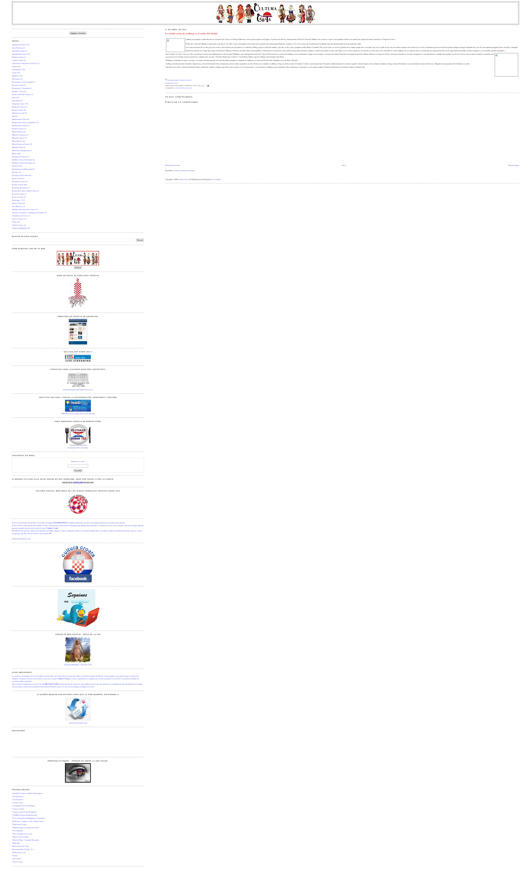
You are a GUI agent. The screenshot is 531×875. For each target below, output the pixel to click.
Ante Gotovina (17, 48)
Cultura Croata (183, 179)
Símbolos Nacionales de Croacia (23, 209)
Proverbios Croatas (18, 181)
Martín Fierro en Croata (20, 144)
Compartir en (171, 83)
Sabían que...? (17, 200)
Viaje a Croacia (17, 219)
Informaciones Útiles (19, 119)
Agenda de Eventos (18, 44)
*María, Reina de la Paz (20, 846)
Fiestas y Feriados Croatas (21, 94)
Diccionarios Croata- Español (22, 82)
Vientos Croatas (17, 225)
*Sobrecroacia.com (18, 852)
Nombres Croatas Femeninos (22, 159)
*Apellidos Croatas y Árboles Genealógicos (27, 793)
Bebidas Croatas (18, 57)
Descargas (15, 79)
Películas (15, 172)
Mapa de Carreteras (19, 135)
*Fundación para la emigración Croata (25, 827)
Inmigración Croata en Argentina (23, 122)
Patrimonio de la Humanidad (22, 169)
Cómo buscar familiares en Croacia (24, 63)
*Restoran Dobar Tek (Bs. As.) (22, 849)
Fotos (14, 97)
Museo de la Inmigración (20, 150)
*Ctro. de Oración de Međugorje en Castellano (28, 818)
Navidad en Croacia (19, 156)
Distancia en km (18, 85)
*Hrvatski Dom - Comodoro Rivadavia (25, 840)
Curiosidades (16, 69)
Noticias (15, 166)
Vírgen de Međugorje (19, 228)
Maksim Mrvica (17, 131)
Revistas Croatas (18, 194)
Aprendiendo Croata (19, 54)
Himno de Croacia (18, 107)
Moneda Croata (17, 147)
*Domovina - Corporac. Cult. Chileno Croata (28, 821)
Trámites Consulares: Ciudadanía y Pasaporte (28, 212)
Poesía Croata (17, 178)
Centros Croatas (17, 60)
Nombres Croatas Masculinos (22, 163)
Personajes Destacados (20, 175)
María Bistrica (17, 141)
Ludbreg (192, 54)
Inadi (13, 116)
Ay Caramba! (216, 179)
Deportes (15, 75)
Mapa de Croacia (18, 138)
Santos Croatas (17, 203)
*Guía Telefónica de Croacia (22, 833)
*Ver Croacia (16, 858)
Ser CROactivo (17, 206)
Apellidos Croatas (18, 51)
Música (14, 153)
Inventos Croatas (18, 128)
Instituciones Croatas (19, 125)
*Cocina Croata (17, 802)
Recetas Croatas (18, 184)
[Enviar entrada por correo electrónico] (207, 85)
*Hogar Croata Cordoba (20, 836)
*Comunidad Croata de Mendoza (23, 805)
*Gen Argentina (17, 830)
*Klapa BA (16, 843)
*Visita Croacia (17, 861)
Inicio (344, 165)
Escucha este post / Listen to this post (179, 80)
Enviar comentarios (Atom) (185, 170)
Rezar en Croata (18, 197)
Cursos (14, 72)
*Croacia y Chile (18, 809)
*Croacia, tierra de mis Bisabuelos (24, 812)
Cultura (14, 66)
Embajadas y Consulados (21, 88)
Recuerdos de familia (19, 187)
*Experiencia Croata (19, 824)
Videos (14, 222)
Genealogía (16, 100)
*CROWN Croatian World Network (24, 815)
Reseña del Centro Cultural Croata (24, 191)
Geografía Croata (183, 88)
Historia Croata (17, 110)
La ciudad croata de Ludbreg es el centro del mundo (191, 33)
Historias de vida (18, 113)
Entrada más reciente (172, 165)
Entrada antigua (513, 165)
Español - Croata (18, 91)
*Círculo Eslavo (17, 796)
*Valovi (14, 855)
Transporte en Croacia (20, 215)
